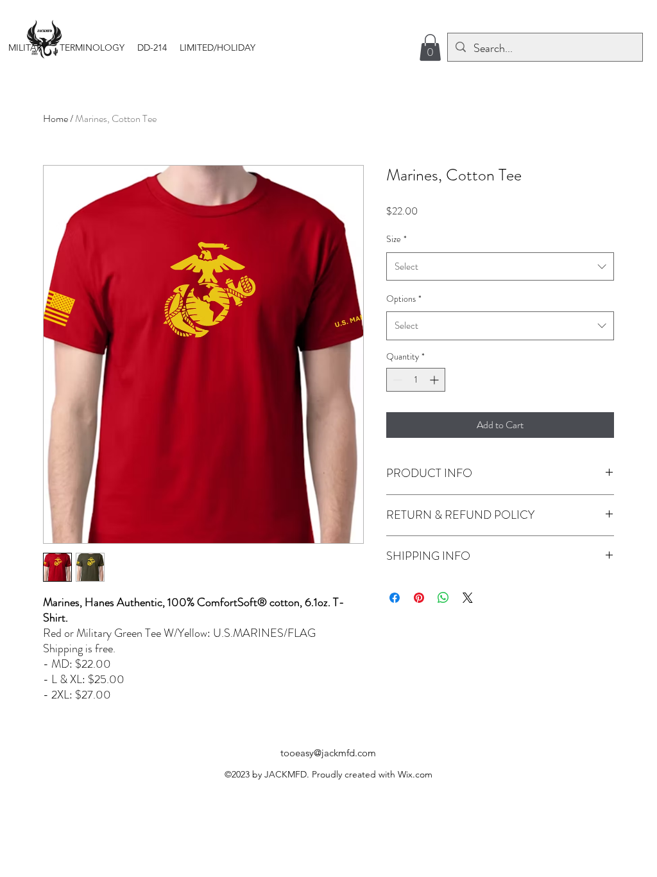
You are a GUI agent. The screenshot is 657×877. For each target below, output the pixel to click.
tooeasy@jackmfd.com (328, 753)
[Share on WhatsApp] (443, 597)
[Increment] (435, 380)
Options (404, 298)
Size (396, 238)
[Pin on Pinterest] (419, 597)
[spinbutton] (415, 380)
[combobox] (500, 266)
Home (55, 118)
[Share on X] (467, 597)
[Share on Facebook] (394, 597)
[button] (27, 47)
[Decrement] (396, 380)
